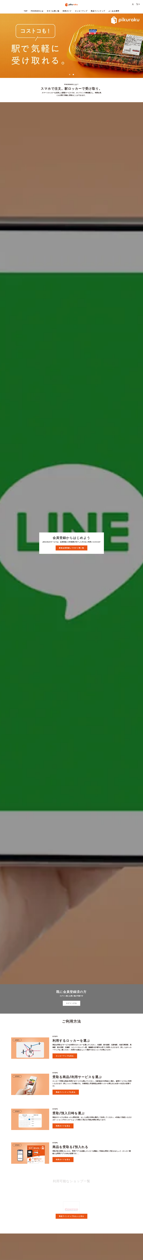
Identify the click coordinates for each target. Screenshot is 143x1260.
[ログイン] (132, 4)
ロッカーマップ (81, 11)
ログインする (71, 1003)
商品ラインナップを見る (66, 1092)
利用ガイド (67, 11)
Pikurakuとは (37, 11)
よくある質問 (113, 11)
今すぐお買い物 (53, 11)
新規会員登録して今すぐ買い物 (71, 548)
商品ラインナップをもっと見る (71, 1216)
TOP (25, 11)
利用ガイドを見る (63, 1126)
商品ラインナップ (98, 11)
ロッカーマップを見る (65, 1056)
